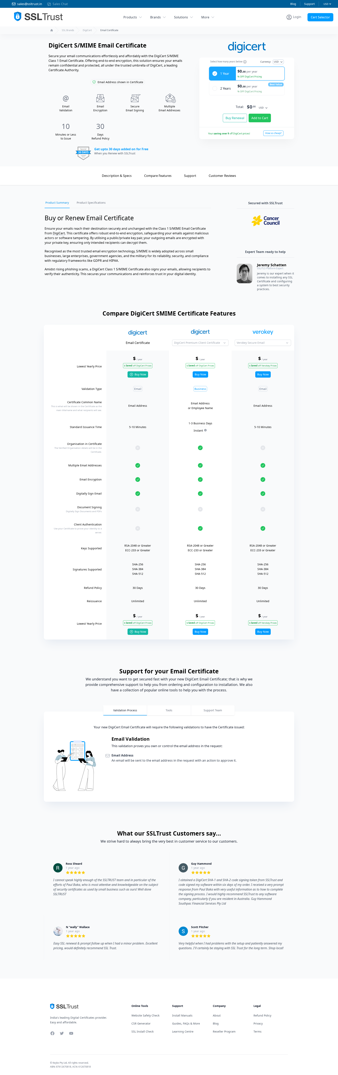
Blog (293, 4)
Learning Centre (182, 1031)
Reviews (222, 176)
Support (309, 4)
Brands (155, 17)
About (217, 1015)
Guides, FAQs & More (186, 1023)
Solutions (181, 17)
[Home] (51, 30)
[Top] (90, 175)
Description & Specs (117, 176)
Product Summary (57, 202)
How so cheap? (273, 133)
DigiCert (87, 30)
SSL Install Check (142, 1031)
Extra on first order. (307, 26)
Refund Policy (262, 1015)
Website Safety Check (145, 1015)
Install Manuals (182, 1015)
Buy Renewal (235, 118)
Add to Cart (259, 118)
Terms (258, 1031)
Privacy (258, 1023)
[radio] (246, 73)
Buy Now (140, 374)
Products (130, 17)
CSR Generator (141, 1023)
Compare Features (158, 176)
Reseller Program (224, 1031)
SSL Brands (68, 30)
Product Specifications (91, 202)
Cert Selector (320, 17)
